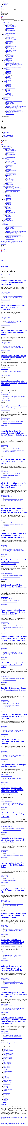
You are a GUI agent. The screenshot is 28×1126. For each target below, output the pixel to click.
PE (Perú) (3, 249)
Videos (5, 1)
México (2, 18)
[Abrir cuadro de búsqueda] (1, 8)
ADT (7, 35)
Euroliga (5, 1072)
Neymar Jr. (5, 1090)
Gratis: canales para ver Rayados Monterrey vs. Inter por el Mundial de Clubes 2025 (14, 994)
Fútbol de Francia (7, 1067)
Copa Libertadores (10, 32)
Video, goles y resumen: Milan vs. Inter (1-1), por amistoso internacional (13, 307)
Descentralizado (10, 25)
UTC (7, 59)
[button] (14, 246)
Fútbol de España (7, 1062)
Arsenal (5, 1081)
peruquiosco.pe (16, 1124)
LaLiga (5, 68)
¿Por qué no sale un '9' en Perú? (13, 110)
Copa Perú (8, 29)
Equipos (5, 1076)
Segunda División (7, 1054)
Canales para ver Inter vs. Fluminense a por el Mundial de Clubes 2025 (12, 741)
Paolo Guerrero (6, 1093)
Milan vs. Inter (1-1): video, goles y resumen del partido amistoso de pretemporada (13, 357)
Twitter (5, 1098)
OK (15, 9)
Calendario (8, 72)
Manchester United (7, 1082)
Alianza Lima (9, 38)
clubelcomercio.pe (11, 1123)
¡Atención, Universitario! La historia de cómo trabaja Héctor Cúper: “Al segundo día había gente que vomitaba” (14, 434)
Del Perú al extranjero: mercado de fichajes (16, 106)
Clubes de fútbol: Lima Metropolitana (14, 111)
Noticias (8, 69)
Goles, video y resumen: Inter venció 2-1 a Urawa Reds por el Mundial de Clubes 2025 (12, 790)
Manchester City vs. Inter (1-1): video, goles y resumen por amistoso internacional (14, 383)
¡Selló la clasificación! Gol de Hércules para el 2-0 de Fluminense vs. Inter (14, 587)
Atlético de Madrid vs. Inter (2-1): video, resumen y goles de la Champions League (13, 485)
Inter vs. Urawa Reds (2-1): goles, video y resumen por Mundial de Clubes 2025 (13, 815)
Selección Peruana (10, 30)
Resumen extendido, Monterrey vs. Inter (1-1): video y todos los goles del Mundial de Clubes (13, 915)
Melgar (8, 52)
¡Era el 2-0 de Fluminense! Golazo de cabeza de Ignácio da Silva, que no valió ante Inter (13, 690)
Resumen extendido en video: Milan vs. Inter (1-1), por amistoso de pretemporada (14, 282)
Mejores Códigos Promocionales (13, 67)
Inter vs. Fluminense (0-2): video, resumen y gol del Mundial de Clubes (13, 665)
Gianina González (5, 623)
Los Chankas (9, 51)
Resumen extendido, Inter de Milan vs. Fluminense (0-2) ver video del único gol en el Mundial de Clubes (14, 638)
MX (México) (4, 251)
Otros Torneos (6, 1069)
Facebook (5, 1099)
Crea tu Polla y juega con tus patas (14, 101)
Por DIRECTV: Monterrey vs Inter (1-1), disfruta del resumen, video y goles (14, 890)
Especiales (5, 3)
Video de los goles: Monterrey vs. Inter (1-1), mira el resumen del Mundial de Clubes (13, 840)
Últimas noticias (7, 22)
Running (5, 137)
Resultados (8, 71)
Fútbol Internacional (10, 88)
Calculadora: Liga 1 (10, 103)
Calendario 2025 (10, 112)
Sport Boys (8, 54)
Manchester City (7, 1084)
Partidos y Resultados (8, 60)
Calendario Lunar (10, 114)
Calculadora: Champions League (13, 107)
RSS (4, 1102)
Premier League (7, 75)
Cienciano (8, 45)
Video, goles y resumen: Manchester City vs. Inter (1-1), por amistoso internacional (14, 408)
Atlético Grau (9, 41)
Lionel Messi (6, 1087)
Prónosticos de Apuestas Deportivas (14, 64)
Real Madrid (6, 1078)
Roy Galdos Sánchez (5, 546)
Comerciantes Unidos (11, 46)
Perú (2, 16)
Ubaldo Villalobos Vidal (6, 496)
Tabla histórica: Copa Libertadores (14, 108)
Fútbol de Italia (6, 1066)
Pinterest (5, 1100)
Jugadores (5, 1086)
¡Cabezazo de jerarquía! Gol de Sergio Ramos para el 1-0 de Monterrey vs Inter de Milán (12, 968)
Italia (2, 453)
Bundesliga (6, 89)
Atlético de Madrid (7, 1080)
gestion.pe (18, 1123)
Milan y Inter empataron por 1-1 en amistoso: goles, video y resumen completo (14, 332)
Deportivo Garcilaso (11, 48)
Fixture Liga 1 (9, 102)
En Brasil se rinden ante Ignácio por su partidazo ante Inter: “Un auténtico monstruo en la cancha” (14, 535)
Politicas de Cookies (10, 242)
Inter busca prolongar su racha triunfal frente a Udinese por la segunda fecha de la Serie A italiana (14, 510)
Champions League (5, 477)
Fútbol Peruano (6, 24)
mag (21, 1124)
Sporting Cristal (9, 56)
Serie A (5, 81)
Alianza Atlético (10, 37)
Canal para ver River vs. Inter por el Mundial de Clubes (13, 765)
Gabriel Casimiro (4, 293)
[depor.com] (3, 130)
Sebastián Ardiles (4, 471)
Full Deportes (6, 97)
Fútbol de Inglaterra (7, 1063)
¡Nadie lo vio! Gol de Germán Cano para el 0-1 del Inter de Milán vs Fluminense (14, 716)
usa (4, 98)
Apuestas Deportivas (8, 61)
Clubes (5, 34)
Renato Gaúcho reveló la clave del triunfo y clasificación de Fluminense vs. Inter (13, 562)
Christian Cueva (7, 1094)
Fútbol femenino (10, 28)
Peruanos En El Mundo (8, 1053)
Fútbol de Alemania (7, 1064)
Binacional (8, 43)
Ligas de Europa (7, 1060)
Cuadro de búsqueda (18, 20)
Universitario (9, 58)
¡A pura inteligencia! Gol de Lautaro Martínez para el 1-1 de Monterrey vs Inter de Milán (12, 942)
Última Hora (6, 132)
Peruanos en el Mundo (11, 26)
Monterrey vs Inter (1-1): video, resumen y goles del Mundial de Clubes (12, 865)
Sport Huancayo (10, 55)
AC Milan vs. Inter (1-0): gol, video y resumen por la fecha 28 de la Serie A (13, 461)
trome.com (3, 1124)
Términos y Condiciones (10, 241)
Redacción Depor (5, 446)
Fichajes (5, 4)
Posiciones (8, 73)
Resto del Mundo (4, 527)
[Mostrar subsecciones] (11, 24)
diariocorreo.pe (9, 1124)
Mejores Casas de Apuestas (12, 63)
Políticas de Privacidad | (17, 1117)
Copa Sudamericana (10, 33)
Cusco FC (8, 47)
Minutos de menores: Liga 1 (12, 104)
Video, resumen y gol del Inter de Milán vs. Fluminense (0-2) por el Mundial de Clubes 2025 (13, 612)
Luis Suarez (6, 1091)
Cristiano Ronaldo (7, 1089)
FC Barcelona (6, 1077)
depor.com (3, 241)
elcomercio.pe (4, 1123)
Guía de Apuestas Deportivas (13, 65)
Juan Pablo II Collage (11, 50)
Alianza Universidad (11, 39)
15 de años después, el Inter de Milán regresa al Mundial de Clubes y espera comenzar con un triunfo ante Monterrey (14, 1020)
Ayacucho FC (9, 42)
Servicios (5, 99)
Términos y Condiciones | (6, 1117)
